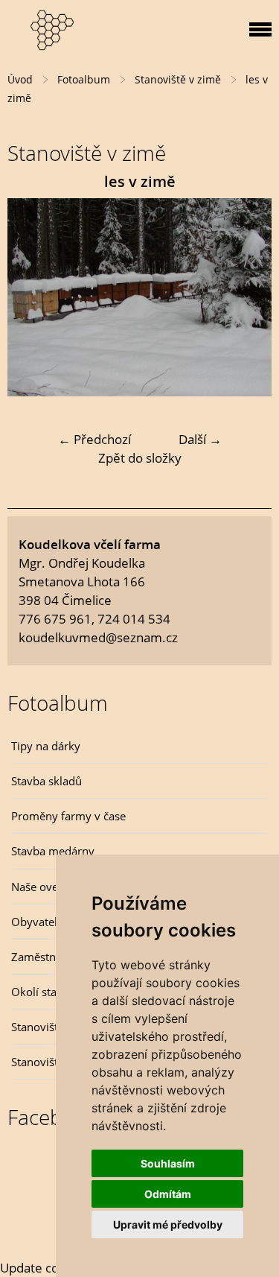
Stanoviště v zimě (178, 79)
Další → (200, 439)
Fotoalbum (83, 79)
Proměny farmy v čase (68, 815)
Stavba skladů (46, 780)
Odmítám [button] (167, 1194)
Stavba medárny (52, 850)
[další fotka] (247, 297)
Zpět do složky (140, 457)
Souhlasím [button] (168, 1163)
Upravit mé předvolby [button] (167, 1224)
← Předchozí (94, 439)
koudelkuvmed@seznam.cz (98, 637)
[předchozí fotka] (31, 297)
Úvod (20, 79)
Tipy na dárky (45, 745)
